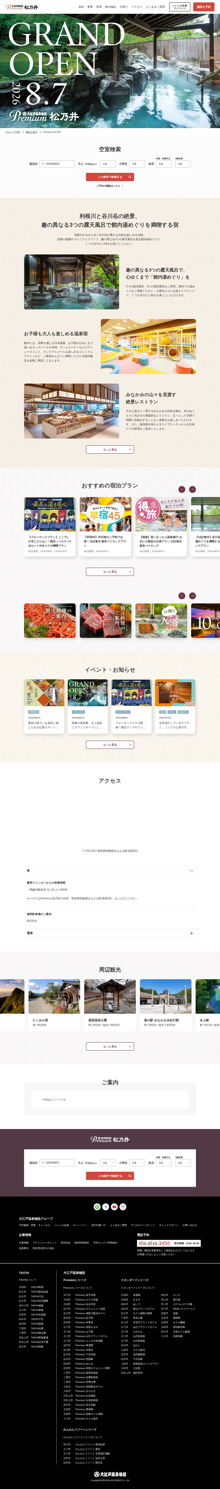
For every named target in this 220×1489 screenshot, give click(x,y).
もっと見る (110, 449)
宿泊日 (33, 163)
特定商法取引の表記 (43, 1248)
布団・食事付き (163, 158)
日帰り (124, 6)
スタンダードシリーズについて (138, 1287)
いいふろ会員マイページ (180, 7)
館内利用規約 (82, 1242)
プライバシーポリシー (45, 1242)
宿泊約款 (65, 1242)
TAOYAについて (27, 1279)
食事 (90, 6)
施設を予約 (204, 6)
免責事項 (24, 1248)
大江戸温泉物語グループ (36, 1218)
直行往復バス (98, 1225)
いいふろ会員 (61, 1225)
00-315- (154, 1243)
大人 (88, 163)
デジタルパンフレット (143, 1225)
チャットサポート (168, 1225)
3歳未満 (179, 158)
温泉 (81, 6)
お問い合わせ (190, 1225)
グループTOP (13, 132)
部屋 (99, 6)
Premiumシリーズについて (77, 1287)
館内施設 (110, 6)
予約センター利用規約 (105, 1242)
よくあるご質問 (155, 6)
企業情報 (24, 1242)
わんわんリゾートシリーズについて (82, 1437)
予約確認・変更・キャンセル (34, 1225)
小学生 (123, 163)
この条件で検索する (110, 176)
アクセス (136, 6)
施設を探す (32, 132)
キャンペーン (80, 1225)
